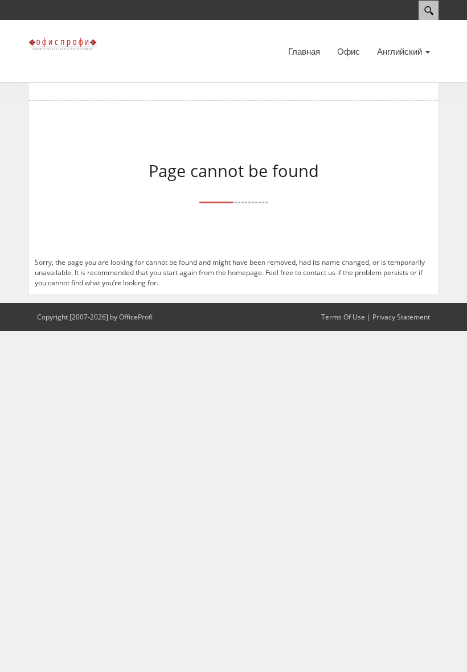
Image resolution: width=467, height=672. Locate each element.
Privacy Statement (401, 317)
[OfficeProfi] (62, 43)
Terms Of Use (343, 317)
